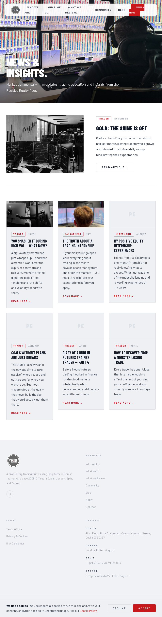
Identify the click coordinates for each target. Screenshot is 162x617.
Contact (91, 506)
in (10, 493)
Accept (144, 608)
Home (17, 9)
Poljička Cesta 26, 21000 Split (104, 563)
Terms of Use (14, 529)
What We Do (53, 10)
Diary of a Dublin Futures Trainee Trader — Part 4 (76, 357)
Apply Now (137, 10)
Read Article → (115, 167)
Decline (119, 608)
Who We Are (31, 10)
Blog (121, 9)
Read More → (21, 301)
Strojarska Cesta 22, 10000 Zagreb (107, 576)
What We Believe (73, 10)
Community (103, 9)
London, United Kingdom (100, 550)
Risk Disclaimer (15, 543)
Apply (89, 499)
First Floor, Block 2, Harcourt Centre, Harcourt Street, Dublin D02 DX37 (118, 535)
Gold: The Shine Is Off (121, 128)
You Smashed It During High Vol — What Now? (29, 243)
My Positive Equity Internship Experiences (128, 246)
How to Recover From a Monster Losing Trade (131, 357)
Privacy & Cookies (17, 536)
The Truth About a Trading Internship (78, 243)
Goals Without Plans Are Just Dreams (28, 355)
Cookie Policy (88, 610)
